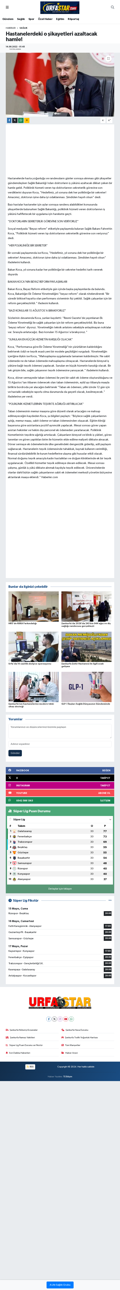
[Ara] (112, 8)
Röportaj (73, 19)
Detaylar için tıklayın (60, 889)
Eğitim (60, 19)
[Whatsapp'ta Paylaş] (21, 120)
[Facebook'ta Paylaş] (9, 120)
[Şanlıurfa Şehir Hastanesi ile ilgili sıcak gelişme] (86, 646)
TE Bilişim (67, 1076)
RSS (31, 1067)
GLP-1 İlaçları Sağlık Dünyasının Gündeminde (85, 704)
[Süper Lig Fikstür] (110, 900)
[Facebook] (48, 1019)
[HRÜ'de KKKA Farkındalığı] (33, 606)
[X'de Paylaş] (15, 120)
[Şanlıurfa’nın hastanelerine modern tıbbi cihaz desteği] (33, 687)
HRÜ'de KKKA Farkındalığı (22, 623)
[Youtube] (65, 1019)
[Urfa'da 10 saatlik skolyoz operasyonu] (33, 646)
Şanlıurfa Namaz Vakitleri (22, 1037)
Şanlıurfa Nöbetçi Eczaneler (24, 1030)
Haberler (11, 28)
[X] (54, 1019)
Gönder (15, 753)
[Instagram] (60, 1019)
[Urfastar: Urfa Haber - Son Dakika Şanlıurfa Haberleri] (59, 7)
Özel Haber (45, 19)
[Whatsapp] (71, 1019)
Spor (31, 19)
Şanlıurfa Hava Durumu (77, 1030)
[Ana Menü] (7, 7)
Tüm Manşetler (72, 1045)
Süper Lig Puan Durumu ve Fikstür (26, 1045)
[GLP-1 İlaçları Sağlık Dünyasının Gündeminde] (86, 687)
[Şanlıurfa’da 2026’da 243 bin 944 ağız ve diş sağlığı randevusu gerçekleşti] (86, 606)
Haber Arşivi (71, 1053)
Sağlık (21, 19)
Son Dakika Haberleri (19, 1053)
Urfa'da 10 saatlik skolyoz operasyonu (29, 664)
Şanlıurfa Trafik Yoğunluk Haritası (81, 1037)
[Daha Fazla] (26, 120)
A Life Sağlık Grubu (60, 1285)
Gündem (7, 19)
